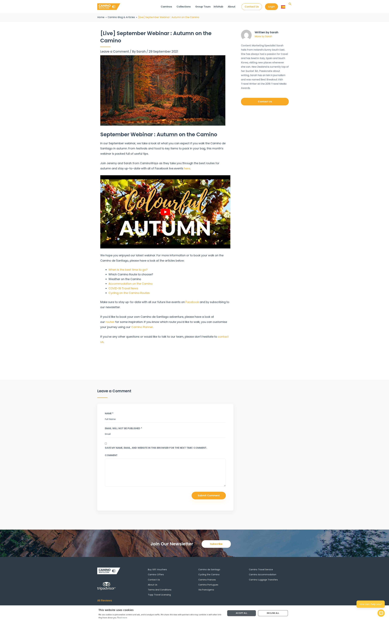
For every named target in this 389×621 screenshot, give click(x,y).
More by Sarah (263, 36)
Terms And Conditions (159, 589)
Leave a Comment (114, 51)
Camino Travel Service (261, 569)
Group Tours (203, 6)
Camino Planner (142, 327)
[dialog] (194, 613)
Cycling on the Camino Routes (129, 293)
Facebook (192, 302)
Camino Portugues (208, 584)
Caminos (166, 6)
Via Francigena (206, 589)
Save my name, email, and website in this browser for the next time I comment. (156, 448)
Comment (111, 455)
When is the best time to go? (128, 270)
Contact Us (154, 579)
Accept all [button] (241, 613)
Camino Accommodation (262, 574)
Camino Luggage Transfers (263, 579)
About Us (152, 584)
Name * (109, 413)
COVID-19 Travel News (123, 288)
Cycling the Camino (209, 574)
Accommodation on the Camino (130, 284)
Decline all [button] (273, 613)
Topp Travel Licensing (159, 594)
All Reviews (104, 600)
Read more (122, 617)
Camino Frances (207, 579)
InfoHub (218, 6)
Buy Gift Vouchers (157, 569)
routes (110, 322)
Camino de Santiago (209, 569)
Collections (184, 6)
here (187, 168)
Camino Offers (156, 574)
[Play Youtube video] (165, 211)
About (231, 6)
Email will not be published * (123, 428)
